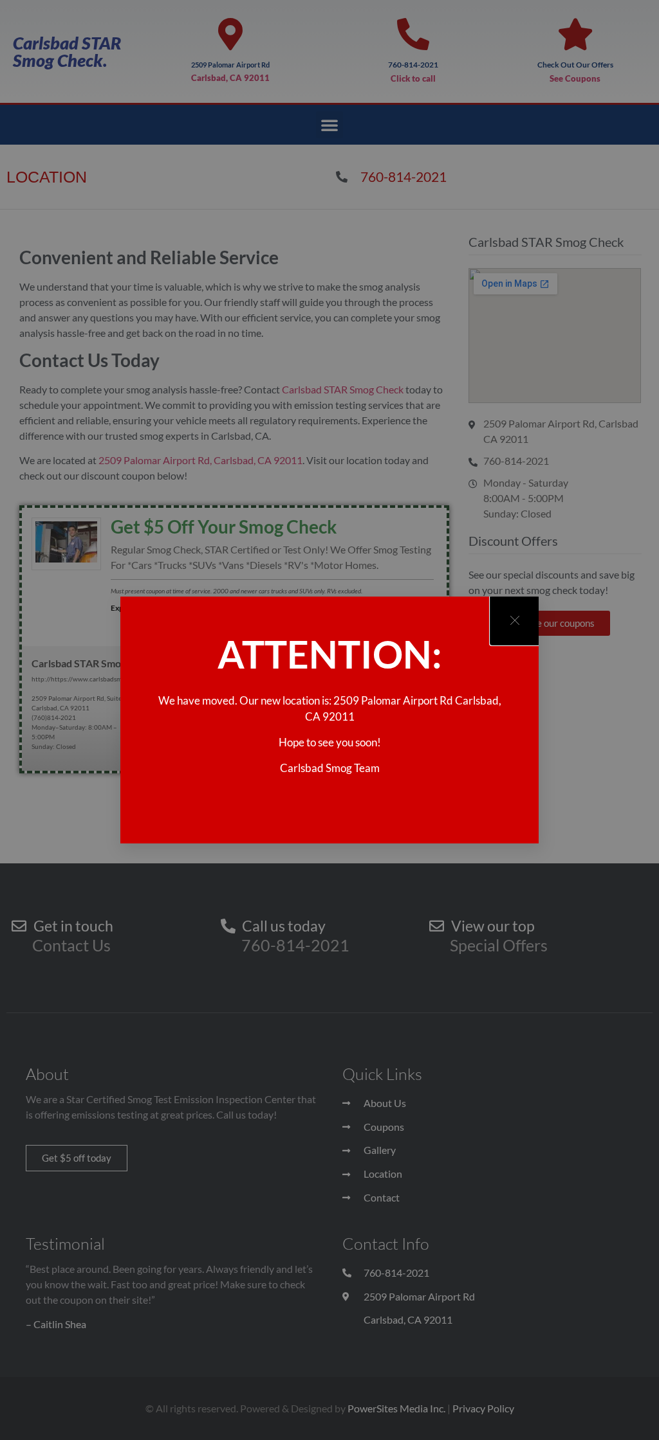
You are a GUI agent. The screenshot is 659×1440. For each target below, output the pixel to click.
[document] (329, 720)
